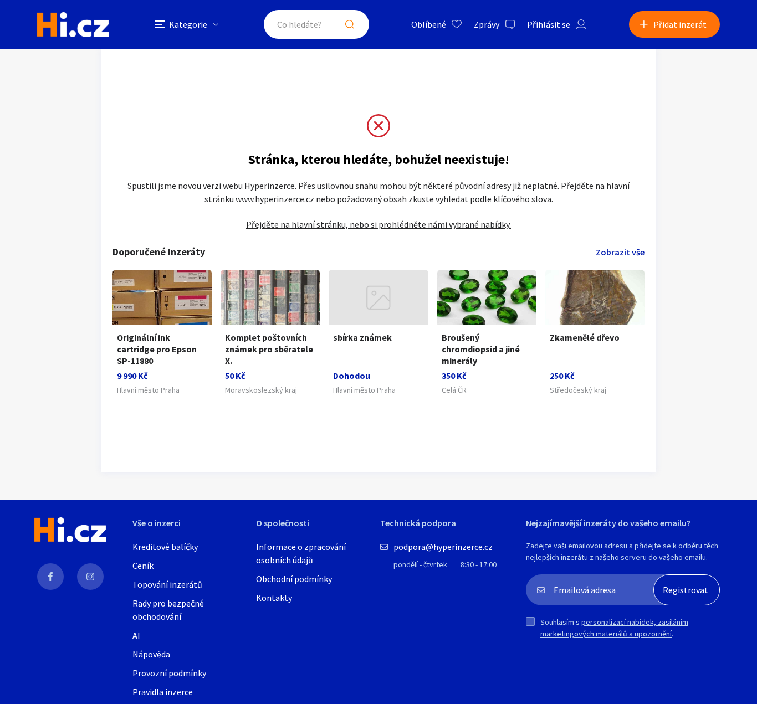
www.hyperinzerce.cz (275, 198)
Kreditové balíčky (165, 546)
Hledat (349, 24)
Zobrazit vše (620, 252)
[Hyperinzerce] (73, 24)
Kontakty (274, 597)
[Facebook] (50, 576)
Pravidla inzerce (162, 691)
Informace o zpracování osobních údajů (301, 553)
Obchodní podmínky (294, 578)
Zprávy (486, 24)
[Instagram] (90, 576)
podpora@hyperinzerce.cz (443, 546)
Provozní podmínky (169, 673)
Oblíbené (428, 24)
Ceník (143, 565)
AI (136, 635)
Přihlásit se (548, 24)
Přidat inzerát (680, 24)
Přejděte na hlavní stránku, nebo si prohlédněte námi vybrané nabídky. (378, 224)
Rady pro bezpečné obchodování (168, 610)
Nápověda (151, 654)
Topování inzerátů (167, 584)
